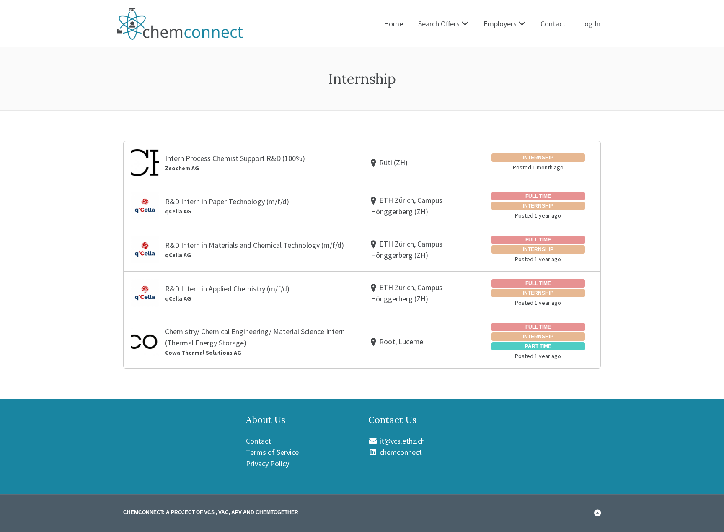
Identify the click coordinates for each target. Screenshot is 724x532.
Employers (500, 24)
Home (393, 24)
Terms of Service (272, 452)
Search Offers (439, 24)
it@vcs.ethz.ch (401, 441)
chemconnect (400, 452)
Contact (553, 24)
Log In (590, 24)
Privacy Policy (267, 463)
